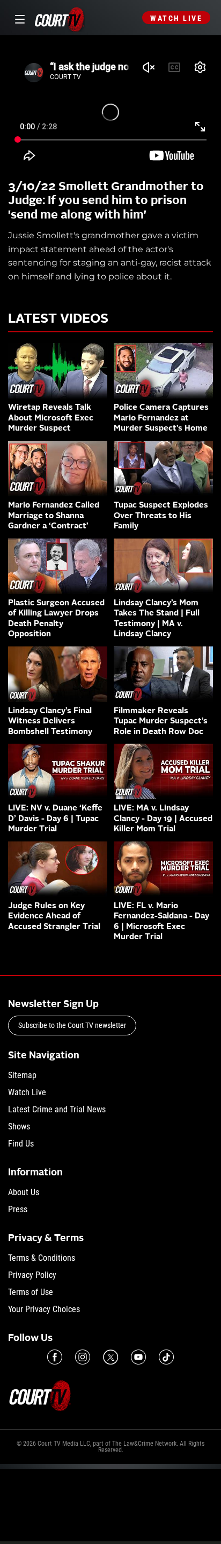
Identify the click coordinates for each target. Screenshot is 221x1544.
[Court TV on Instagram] (82, 1357)
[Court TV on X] (110, 1357)
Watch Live (176, 18)
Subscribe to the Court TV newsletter (72, 1025)
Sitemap (22, 1075)
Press (17, 1209)
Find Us (21, 1143)
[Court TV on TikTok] (166, 1357)
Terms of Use (30, 1292)
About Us (23, 1192)
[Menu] (18, 18)
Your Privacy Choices (44, 1309)
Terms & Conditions (41, 1258)
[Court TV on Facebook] (54, 1357)
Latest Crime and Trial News (57, 1109)
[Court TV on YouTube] (138, 1357)
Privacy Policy (32, 1275)
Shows (19, 1126)
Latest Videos (58, 319)
